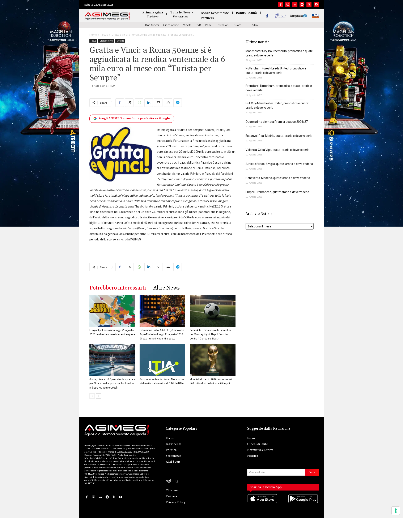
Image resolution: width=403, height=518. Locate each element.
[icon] (262, 503)
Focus (104, 35)
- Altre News (165, 288)
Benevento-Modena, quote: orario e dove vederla (278, 178)
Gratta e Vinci (106, 40)
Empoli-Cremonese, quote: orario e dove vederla (277, 192)
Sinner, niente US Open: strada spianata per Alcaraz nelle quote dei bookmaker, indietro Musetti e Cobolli (112, 383)
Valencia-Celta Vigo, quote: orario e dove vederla (277, 149)
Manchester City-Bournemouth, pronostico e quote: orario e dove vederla (279, 53)
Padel (208, 25)
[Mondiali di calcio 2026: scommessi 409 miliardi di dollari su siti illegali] (213, 360)
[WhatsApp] (139, 102)
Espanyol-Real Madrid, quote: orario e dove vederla (279, 135)
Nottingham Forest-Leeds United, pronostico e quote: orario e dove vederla (276, 70)
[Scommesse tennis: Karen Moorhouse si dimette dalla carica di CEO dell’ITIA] (162, 360)
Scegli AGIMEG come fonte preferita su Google (134, 118)
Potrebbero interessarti (117, 288)
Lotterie (120, 40)
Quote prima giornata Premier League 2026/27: (277, 121)
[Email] (158, 102)
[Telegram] (302, 4)
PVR (198, 25)
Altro (255, 25)
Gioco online (171, 25)
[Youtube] (316, 4)
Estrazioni (223, 25)
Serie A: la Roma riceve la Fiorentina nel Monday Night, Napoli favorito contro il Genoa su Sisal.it (211, 334)
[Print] (168, 102)
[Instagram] (287, 4)
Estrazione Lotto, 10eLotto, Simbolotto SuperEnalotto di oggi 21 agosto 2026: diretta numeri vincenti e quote (162, 334)
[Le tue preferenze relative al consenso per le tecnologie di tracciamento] (396, 511)
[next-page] (98, 396)
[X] (308, 4)
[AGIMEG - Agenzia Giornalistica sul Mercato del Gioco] (107, 16)
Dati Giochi (152, 25)
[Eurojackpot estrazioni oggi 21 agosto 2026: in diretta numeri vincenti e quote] (112, 311)
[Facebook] (280, 4)
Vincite (187, 25)
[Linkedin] (294, 4)
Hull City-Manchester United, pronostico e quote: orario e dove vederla (277, 105)
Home (93, 35)
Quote (237, 25)
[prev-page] (92, 396)
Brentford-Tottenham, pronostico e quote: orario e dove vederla (279, 88)
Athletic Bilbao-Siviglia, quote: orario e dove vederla (279, 164)
